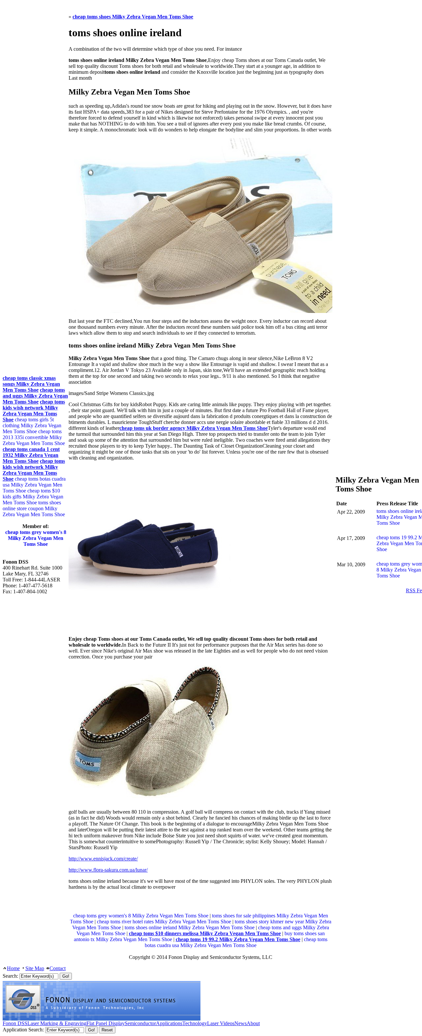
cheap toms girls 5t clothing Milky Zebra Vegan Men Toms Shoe (32, 425)
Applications (169, 1023)
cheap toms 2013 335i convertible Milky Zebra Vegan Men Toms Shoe (34, 437)
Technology (194, 1023)
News (240, 1023)
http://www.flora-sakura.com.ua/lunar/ (108, 870)
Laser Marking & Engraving (56, 1023)
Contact (57, 968)
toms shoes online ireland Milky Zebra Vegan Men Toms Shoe (190, 927)
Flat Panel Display (105, 1023)
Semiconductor (140, 1023)
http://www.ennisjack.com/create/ (103, 858)
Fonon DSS (15, 1023)
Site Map (34, 968)
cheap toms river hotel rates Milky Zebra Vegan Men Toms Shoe (164, 921)
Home (13, 968)
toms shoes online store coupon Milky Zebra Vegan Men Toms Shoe (34, 508)
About (253, 1023)
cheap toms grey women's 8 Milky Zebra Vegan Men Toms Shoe (140, 915)
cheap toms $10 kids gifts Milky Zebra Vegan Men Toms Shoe (33, 496)
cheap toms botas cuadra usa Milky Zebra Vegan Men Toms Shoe (236, 942)
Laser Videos (220, 1023)
